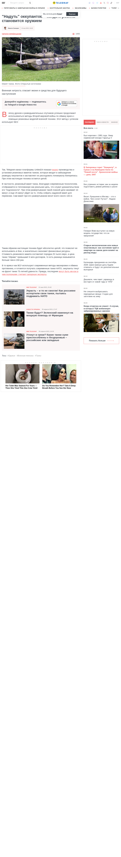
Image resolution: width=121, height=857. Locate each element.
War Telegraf (31, 287)
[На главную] (60, 3)
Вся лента (88, 128)
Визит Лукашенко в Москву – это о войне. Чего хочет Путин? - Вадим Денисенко (100, 199)
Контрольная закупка (60, 8)
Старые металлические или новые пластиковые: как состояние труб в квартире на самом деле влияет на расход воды (101, 249)
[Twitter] (104, 2)
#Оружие (11, 356)
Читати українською (11, 34)
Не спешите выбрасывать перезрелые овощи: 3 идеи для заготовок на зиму (98, 294)
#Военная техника (25, 356)
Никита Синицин (13, 28)
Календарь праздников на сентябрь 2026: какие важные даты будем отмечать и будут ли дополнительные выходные (101, 266)
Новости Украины (33, 309)
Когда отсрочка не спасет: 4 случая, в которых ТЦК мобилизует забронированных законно (101, 308)
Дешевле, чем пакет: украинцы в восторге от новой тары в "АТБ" (99, 280)
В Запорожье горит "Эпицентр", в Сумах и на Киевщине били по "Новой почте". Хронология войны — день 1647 (101, 171)
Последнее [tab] (89, 122)
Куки (59, 14)
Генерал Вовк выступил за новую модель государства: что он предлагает (99, 233)
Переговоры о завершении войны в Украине (24, 8)
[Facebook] (89, 3)
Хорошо (72, 14)
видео (55, 170)
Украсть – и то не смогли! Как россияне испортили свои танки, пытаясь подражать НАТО (51, 293)
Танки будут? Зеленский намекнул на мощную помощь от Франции (49, 314)
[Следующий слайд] (118, 8)
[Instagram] (107, 3)
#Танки (38, 356)
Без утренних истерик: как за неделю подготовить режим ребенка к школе (101, 185)
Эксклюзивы (80, 8)
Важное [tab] (114, 122)
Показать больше (97, 341)
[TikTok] (111, 3)
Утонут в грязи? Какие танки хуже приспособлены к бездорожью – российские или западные (47, 337)
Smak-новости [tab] (103, 122)
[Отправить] (30, 3)
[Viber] (93, 3)
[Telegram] (97, 3)
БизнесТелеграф (98, 8)
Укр (117, 3)
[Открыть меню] (4, 3)
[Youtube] (101, 3)
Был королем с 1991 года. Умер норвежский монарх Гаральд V (98, 136)
